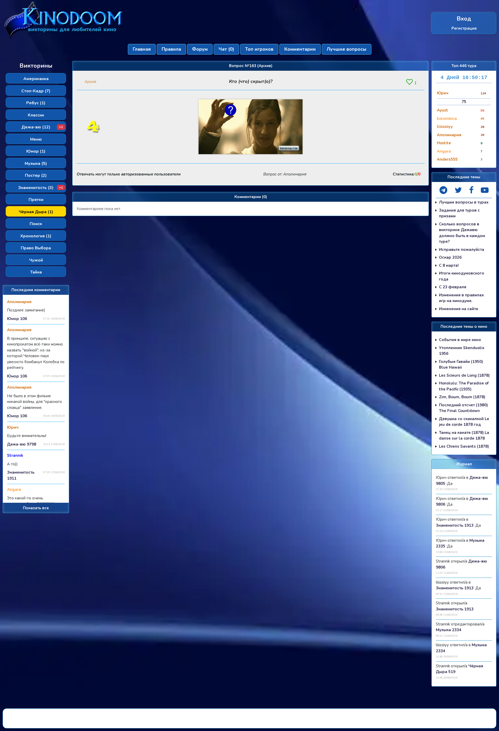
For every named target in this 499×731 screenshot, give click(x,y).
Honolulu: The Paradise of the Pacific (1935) (464, 386)
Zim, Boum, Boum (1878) (462, 397)
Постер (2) (36, 175)
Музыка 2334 (448, 629)
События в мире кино (460, 339)
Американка (36, 79)
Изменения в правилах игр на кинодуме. (461, 298)
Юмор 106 (17, 318)
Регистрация (464, 28)
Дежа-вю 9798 (21, 444)
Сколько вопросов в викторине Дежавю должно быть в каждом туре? (462, 232)
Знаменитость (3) (40, 188)
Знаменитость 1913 (455, 525)
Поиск (36, 224)
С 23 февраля (452, 287)
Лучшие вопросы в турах (464, 202)
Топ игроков (259, 49)
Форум (200, 49)
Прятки (36, 200)
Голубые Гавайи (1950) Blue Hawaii (461, 364)
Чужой (36, 260)
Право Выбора (36, 248)
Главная (142, 49)
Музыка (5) (36, 163)
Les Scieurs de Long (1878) (464, 375)
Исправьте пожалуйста (461, 249)
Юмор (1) (35, 151)
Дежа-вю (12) (42, 127)
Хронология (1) (35, 236)
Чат (226, 49)
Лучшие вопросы (346, 49)
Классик (36, 115)
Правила (171, 49)
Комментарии (300, 49)
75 (464, 101)
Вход (464, 19)
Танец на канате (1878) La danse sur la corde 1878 (464, 435)
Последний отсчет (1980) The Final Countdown (463, 408)
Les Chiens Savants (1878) (464, 446)
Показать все (36, 508)
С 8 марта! (449, 265)
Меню (36, 139)
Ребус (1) (35, 103)
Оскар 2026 (450, 257)
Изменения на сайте (458, 308)
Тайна (36, 272)
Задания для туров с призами (459, 213)
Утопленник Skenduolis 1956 (461, 350)
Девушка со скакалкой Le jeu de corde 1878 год (464, 421)
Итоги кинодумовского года (461, 276)
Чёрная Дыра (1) (36, 212)
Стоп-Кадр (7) (35, 91)
